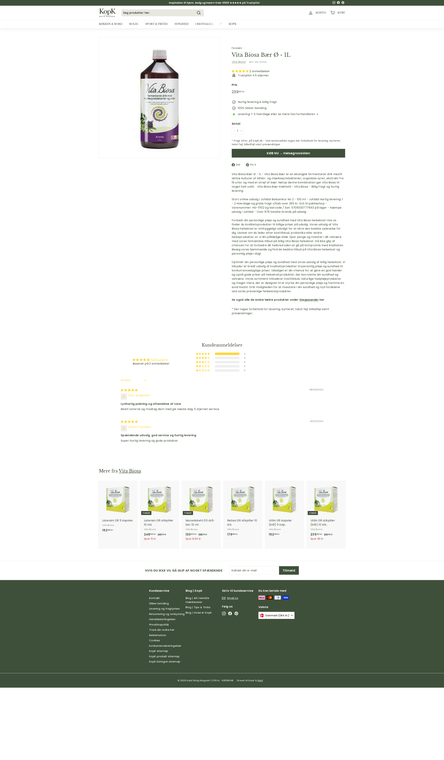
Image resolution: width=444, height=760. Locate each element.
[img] (129, 390)
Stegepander (309, 300)
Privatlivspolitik (159, 624)
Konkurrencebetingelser (165, 646)
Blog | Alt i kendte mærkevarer (197, 600)
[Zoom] (159, 97)
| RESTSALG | (204, 24)
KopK (232, 24)
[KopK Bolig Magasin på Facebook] (230, 613)
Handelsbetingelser (162, 619)
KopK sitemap (158, 651)
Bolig (133, 24)
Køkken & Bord (110, 24)
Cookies (154, 640)
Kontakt (154, 598)
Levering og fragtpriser (164, 608)
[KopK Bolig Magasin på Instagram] (224, 613)
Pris (234, 85)
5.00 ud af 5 (159, 360)
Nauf (260, 680)
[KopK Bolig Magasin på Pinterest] (236, 613)
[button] (240, 71)
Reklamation (157, 635)
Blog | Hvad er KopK (199, 612)
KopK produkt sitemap (164, 656)
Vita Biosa (239, 62)
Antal (236, 124)
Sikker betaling (159, 603)
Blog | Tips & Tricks (198, 607)
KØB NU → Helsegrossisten (288, 153)
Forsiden (237, 48)
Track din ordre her (161, 630)
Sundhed (181, 24)
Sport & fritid (156, 24)
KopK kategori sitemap (164, 661)
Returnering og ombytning (167, 614)
